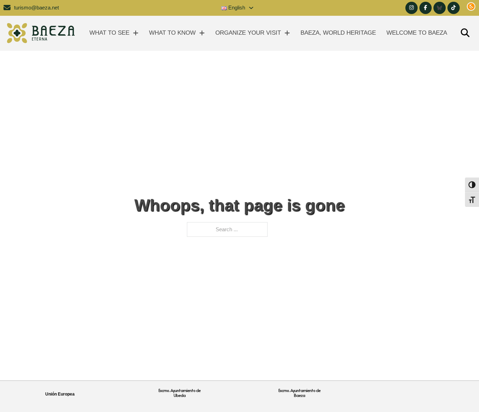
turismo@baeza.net (36, 8)
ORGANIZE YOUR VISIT (248, 32)
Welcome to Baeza (416, 32)
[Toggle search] (464, 33)
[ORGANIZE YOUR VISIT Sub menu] (287, 33)
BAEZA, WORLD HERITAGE (338, 32)
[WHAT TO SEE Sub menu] (136, 33)
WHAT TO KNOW (172, 32)
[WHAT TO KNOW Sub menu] (202, 33)
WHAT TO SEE (109, 32)
